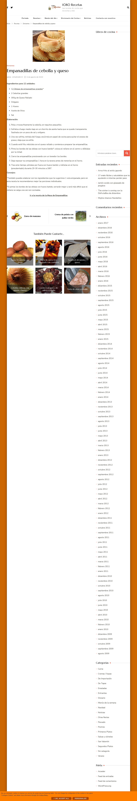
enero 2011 (103, 571)
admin (9, 77)
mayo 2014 (103, 377)
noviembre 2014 (105, 348)
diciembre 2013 (105, 402)
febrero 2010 (104, 624)
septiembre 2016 (105, 242)
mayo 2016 (103, 261)
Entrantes (10, 66)
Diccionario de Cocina (70, 18)
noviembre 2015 (105, 290)
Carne (100, 669)
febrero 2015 (104, 334)
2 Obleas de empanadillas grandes (27, 89)
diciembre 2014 (105, 344)
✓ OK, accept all (61, 798)
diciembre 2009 (105, 634)
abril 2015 (102, 324)
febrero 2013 (104, 450)
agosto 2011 (103, 537)
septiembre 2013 (105, 416)
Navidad (101, 707)
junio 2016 (102, 256)
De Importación (105, 678)
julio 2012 (102, 484)
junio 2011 (102, 547)
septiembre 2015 (105, 300)
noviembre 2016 (105, 232)
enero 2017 (103, 223)
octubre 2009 (104, 643)
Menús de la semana (107, 702)
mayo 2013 (103, 436)
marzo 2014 (103, 387)
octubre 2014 (104, 353)
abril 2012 (102, 498)
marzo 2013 (103, 445)
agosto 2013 (103, 421)
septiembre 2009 (105, 648)
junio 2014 (102, 373)
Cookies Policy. (43, 795)
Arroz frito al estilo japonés (110, 170)
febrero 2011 (104, 566)
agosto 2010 (103, 595)
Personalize (80, 798)
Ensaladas (102, 688)
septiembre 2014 (105, 358)
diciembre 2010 (105, 576)
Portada (25, 18)
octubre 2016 (104, 237)
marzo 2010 (103, 619)
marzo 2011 (103, 561)
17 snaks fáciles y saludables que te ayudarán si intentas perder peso (114, 176)
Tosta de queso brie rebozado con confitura (48, 261)
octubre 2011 (104, 527)
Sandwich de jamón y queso (77, 261)
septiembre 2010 (105, 590)
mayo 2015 (103, 319)
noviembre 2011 (105, 523)
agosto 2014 (103, 363)
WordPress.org (104, 786)
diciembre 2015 (105, 285)
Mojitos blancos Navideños (109, 198)
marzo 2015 (103, 329)
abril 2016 (102, 266)
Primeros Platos (105, 731)
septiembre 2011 (105, 532)
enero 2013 (103, 455)
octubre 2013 (104, 411)
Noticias (87, 18)
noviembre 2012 (105, 465)
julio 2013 (102, 426)
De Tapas (102, 683)
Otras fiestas (103, 717)
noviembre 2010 (105, 581)
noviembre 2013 (105, 406)
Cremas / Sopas (105, 673)
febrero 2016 (104, 276)
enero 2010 (103, 629)
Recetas (36, 18)
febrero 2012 (104, 508)
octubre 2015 (104, 295)
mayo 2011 (103, 552)
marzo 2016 (103, 271)
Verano (101, 756)
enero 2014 (103, 397)
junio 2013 (102, 431)
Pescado (101, 722)
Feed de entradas (105, 776)
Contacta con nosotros (105, 18)
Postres (101, 727)
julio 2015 (102, 310)
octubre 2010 (104, 585)
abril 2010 (102, 614)
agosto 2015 (103, 305)
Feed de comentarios (107, 781)
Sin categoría (103, 751)
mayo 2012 (103, 494)
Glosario (101, 698)
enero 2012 (103, 513)
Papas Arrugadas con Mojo (20, 261)
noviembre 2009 (105, 639)
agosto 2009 (103, 653)
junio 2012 (102, 489)
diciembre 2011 (105, 518)
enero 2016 (103, 281)
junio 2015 (102, 315)
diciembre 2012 (105, 460)
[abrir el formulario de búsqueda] (128, 8)
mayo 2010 (103, 610)
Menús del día (50, 18)
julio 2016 (102, 252)
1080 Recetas (72, 5)
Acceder (101, 771)
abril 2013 (102, 440)
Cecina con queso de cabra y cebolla (49, 289)
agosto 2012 (103, 479)
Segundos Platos (105, 746)
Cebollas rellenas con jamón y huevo (20, 289)
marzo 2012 (103, 503)
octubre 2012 (104, 469)
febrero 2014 (104, 392)
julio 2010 (102, 600)
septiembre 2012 (105, 474)
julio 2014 (102, 368)
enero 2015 (103, 339)
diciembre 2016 (105, 227)
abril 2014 (102, 382)
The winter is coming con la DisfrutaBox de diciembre (110, 191)
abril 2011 (102, 556)
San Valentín (103, 741)
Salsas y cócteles (105, 736)
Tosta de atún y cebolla (77, 289)
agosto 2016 (103, 247)
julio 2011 (102, 542)
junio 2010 (102, 605)
